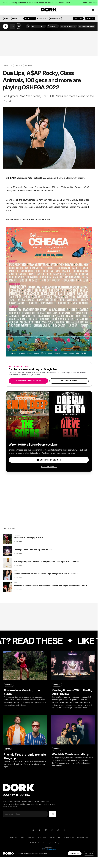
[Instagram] (33, 830)
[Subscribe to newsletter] (52, 814)
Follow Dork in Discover (28, 381)
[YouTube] (52, 830)
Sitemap (66, 837)
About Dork (30, 837)
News (16, 65)
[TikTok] (64, 830)
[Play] (5, 26)
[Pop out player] (28, 26)
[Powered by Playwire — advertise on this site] (49, 849)
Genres (52, 837)
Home (6, 65)
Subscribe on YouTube (50, 460)
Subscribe (74, 853)
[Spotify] (58, 830)
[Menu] (92, 9)
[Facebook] (39, 830)
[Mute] (33, 26)
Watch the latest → (49, 466)
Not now (89, 853)
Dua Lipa (21, 190)
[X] (46, 830)
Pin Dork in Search (69, 381)
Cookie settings (82, 837)
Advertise (13, 837)
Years (59, 837)
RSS (73, 837)
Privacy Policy (42, 837)
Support (22, 837)
